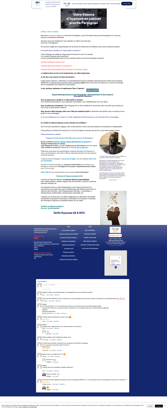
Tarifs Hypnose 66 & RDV (69, 212)
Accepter (158, 406)
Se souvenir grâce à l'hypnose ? (68, 237)
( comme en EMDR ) (79, 83)
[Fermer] (165, 406)
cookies (150, 406)
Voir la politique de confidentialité (28, 407)
